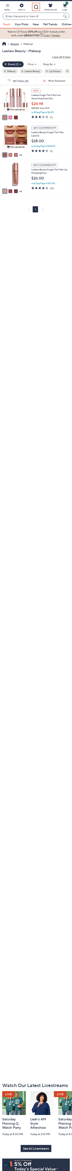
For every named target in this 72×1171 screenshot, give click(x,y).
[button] (7, 7)
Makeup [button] (11, 71)
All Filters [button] (20, 80)
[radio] (5, 117)
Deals (6, 24)
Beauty (15, 43)
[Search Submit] (65, 16)
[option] (36, 34)
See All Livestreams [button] (36, 1148)
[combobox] (32, 16)
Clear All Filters (61, 56)
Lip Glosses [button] (54, 71)
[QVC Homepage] (4, 44)
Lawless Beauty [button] (32, 71)
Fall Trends (50, 24)
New (36, 24)
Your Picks (21, 24)
